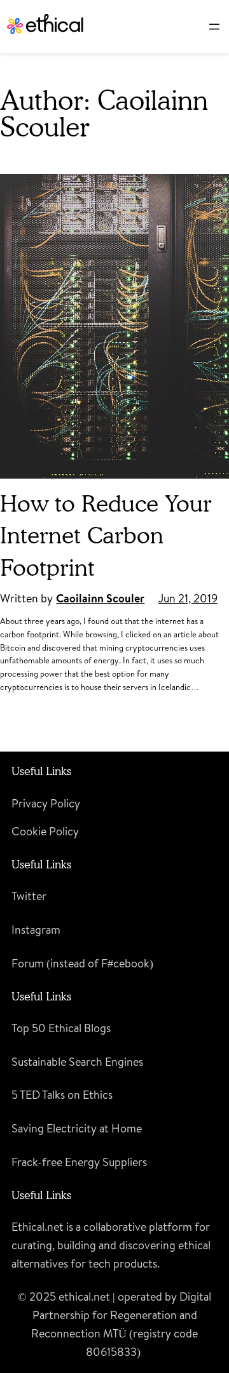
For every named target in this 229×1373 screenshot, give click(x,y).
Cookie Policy (45, 831)
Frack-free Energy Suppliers (79, 1162)
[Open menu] (214, 26)
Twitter (28, 896)
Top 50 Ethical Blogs (61, 1028)
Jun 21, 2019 (188, 598)
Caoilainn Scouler (100, 598)
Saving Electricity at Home (76, 1128)
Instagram (35, 930)
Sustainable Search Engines (77, 1062)
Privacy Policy (45, 803)
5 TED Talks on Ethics (62, 1095)
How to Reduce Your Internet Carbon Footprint (106, 535)
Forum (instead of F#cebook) (82, 963)
